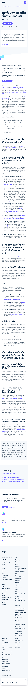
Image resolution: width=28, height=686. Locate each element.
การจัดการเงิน (18, 580)
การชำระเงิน (17, 6)
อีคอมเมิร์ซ (17, 566)
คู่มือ (3, 640)
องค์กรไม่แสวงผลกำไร (20, 600)
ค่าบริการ (4, 559)
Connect (4, 572)
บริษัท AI (17, 586)
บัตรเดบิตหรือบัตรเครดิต (9, 218)
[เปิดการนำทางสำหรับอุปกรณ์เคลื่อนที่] (25, 2)
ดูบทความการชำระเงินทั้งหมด (8, 473)
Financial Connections (7, 579)
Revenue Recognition (7, 597)
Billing (3, 564)
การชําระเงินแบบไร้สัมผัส (17, 87)
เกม (16, 591)
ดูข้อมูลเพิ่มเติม (5, 44)
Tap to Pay (10, 201)
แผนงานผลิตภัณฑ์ (19, 640)
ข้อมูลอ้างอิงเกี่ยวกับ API (20, 624)
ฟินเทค (16, 589)
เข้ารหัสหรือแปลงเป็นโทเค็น (16, 314)
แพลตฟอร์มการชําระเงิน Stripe (12, 211)
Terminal (4, 602)
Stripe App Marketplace (20, 612)
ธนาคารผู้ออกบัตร (7, 225)
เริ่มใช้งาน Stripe (7, 23)
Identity (4, 581)
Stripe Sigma (5, 599)
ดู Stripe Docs (5, 540)
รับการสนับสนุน (5, 668)
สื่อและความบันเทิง (19, 598)
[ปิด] (25, 679)
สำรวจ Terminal (5, 522)
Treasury (4, 604)
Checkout (4, 568)
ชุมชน (3, 646)
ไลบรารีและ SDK (18, 631)
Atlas (3, 561)
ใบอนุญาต (4, 657)
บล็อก (3, 644)
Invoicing (4, 582)
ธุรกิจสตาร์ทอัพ (18, 561)
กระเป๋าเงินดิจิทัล (20, 218)
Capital (3, 566)
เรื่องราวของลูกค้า (6, 642)
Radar (3, 595)
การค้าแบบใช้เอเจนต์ (19, 562)
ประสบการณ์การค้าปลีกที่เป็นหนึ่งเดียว (12, 299)
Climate (4, 570)
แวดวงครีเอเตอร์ (18, 587)
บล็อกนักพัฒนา (18, 635)
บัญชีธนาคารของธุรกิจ (8, 184)
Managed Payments (6, 588)
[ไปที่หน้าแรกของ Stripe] (3, 552)
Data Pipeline (5, 575)
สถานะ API (17, 626)
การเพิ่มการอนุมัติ (6, 562)
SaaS (16, 584)
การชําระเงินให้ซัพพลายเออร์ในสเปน (11, 477)
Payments (4, 592)
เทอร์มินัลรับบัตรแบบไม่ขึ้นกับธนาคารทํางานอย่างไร (14, 68)
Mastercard (9, 86)
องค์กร (16, 559)
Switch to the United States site (9, 682)
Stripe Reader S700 (13, 398)
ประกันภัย (17, 596)
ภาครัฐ (16, 603)
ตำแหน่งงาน (17, 642)
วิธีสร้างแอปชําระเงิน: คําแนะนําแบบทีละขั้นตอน (14, 479)
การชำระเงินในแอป (19, 576)
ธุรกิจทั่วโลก (17, 575)
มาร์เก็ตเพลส (18, 578)
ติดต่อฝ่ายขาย (12, 507)
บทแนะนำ (4, 63)
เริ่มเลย (4, 507)
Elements (4, 577)
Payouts (4, 593)
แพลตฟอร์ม (17, 582)
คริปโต (3, 573)
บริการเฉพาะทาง (18, 602)
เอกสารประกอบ (18, 622)
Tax (3, 601)
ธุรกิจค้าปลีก (17, 605)
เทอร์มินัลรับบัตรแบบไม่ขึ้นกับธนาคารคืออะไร (12, 65)
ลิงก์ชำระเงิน (4, 590)
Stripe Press (18, 646)
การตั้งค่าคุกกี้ (5, 661)
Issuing (3, 584)
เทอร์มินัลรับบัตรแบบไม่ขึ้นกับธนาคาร (17, 257)
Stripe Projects (18, 633)
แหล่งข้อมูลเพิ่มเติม (7, 6)
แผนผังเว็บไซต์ (5, 659)
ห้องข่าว (16, 644)
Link (3, 586)
